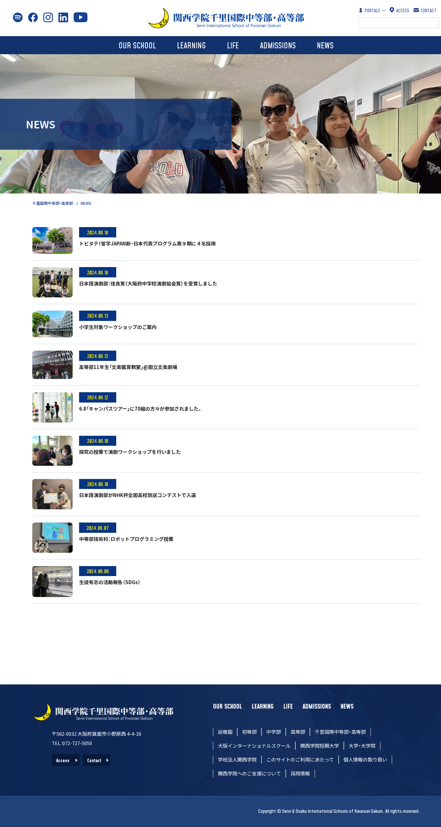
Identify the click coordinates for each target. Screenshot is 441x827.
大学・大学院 (362, 745)
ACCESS (402, 10)
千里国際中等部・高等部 (52, 203)
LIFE (233, 46)
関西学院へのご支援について (249, 773)
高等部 (298, 731)
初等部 (249, 731)
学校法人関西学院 (237, 759)
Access (62, 761)
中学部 (273, 731)
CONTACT (428, 10)
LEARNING (191, 46)
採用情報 (300, 773)
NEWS (325, 46)
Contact (94, 761)
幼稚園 (225, 731)
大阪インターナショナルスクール (254, 745)
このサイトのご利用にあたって (300, 759)
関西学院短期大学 (319, 745)
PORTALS (372, 10)
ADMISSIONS (278, 46)
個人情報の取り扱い (365, 759)
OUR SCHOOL (137, 46)
